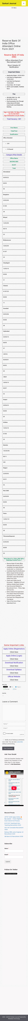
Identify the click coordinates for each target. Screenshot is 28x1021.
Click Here (14, 652)
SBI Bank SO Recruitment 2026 (13, 836)
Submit (8, 861)
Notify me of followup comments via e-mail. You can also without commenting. (13, 742)
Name (7, 848)
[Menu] (24, 3)
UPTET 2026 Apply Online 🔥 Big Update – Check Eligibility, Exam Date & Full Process (13, 819)
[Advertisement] (14, 23)
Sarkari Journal (9, 3)
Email (7, 854)
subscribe (20, 742)
